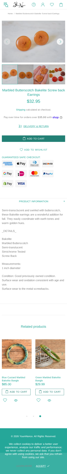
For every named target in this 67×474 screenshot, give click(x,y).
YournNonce (19, 5)
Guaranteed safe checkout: (21, 157)
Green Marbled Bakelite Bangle (48, 379)
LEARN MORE (24, 466)
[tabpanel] (17, 373)
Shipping (20, 109)
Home (10, 14)
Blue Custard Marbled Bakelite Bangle (13, 379)
